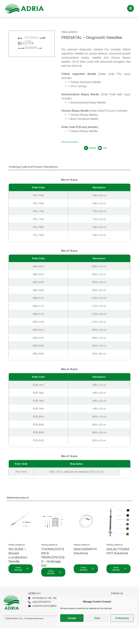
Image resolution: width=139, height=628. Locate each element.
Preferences (122, 618)
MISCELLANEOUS (69, 32)
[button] (90, 148)
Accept (72, 618)
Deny (97, 618)
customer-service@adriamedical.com (53, 606)
